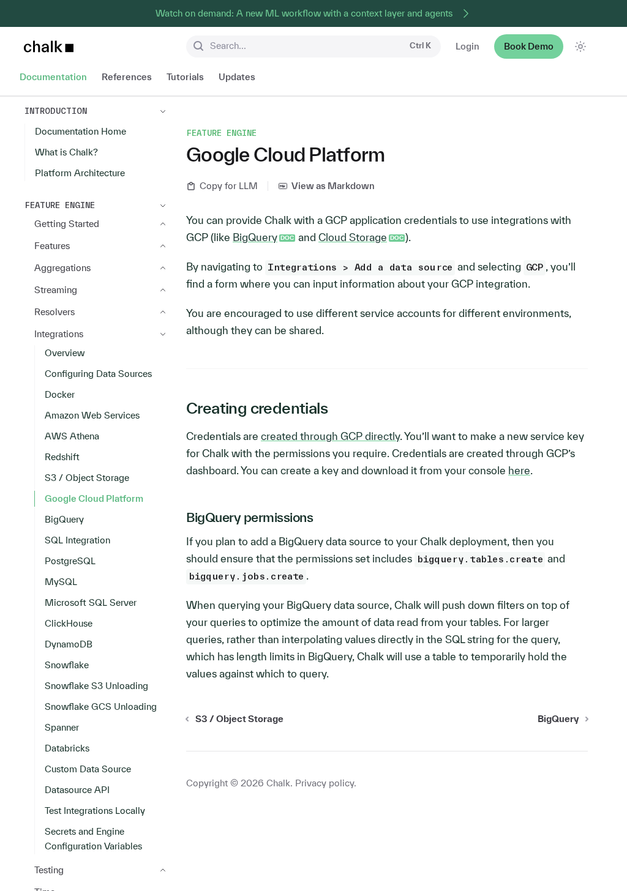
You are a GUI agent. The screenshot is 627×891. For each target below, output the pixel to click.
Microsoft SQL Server (91, 602)
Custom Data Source (88, 769)
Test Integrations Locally (95, 810)
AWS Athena (72, 436)
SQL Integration (77, 540)
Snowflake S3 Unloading (96, 685)
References (127, 77)
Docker (60, 394)
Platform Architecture (80, 173)
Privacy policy (324, 783)
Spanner (62, 727)
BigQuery (64, 519)
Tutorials (185, 77)
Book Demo (529, 46)
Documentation (53, 77)
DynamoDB (68, 644)
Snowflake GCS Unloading (101, 706)
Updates (237, 77)
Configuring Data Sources (98, 373)
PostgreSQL (70, 561)
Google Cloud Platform (94, 498)
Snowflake (67, 665)
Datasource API (77, 790)
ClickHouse (68, 623)
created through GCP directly (330, 436)
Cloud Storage (352, 237)
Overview (64, 353)
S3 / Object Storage (87, 477)
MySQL (61, 581)
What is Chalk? (66, 152)
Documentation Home (80, 131)
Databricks (67, 748)
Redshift (62, 457)
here (519, 470)
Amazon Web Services (92, 415)
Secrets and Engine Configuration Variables (93, 838)
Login (467, 46)
